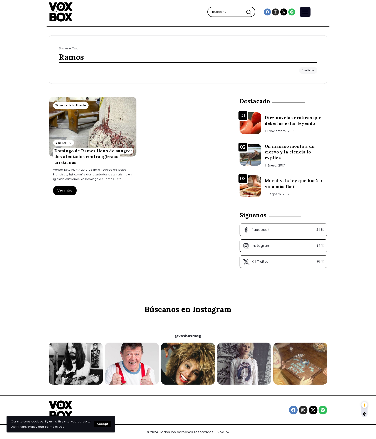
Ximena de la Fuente (70, 105)
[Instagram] (275, 11)
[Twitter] (283, 262)
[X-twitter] (283, 11)
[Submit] (250, 12)
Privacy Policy (27, 427)
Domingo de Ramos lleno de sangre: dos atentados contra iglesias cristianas (93, 156)
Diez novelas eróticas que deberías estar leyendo (293, 120)
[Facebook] (267, 11)
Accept (102, 424)
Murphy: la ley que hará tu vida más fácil (294, 183)
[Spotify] (291, 11)
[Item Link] (92, 126)
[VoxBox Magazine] (61, 11)
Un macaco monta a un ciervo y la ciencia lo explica (290, 152)
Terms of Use (55, 427)
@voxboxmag (188, 335)
